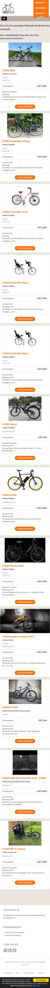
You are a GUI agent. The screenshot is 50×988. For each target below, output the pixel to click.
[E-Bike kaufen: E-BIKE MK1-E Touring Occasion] (25, 833)
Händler (39, 2)
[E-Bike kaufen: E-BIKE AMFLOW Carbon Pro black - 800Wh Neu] (25, 762)
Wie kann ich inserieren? (15, 932)
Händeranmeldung (13, 935)
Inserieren (40, 8)
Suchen (41, 973)
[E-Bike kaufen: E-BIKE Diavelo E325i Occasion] (25, 550)
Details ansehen (25, 106)
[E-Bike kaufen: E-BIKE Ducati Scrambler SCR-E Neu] (25, 621)
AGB (17, 973)
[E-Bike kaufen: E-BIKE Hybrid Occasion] (25, 408)
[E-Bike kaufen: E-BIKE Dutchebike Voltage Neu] (25, 125)
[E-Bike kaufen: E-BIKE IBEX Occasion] (25, 55)
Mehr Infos (36, 986)
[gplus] (10, 950)
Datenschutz (28, 973)
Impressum (8, 973)
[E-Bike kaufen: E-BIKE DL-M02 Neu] (25, 692)
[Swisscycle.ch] (13, 8)
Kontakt (39, 13)
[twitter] (15, 950)
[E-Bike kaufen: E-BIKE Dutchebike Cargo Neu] (25, 196)
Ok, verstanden (41, 980)
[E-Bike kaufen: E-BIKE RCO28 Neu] (25, 479)
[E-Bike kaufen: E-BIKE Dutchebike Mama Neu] (25, 267)
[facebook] (5, 950)
